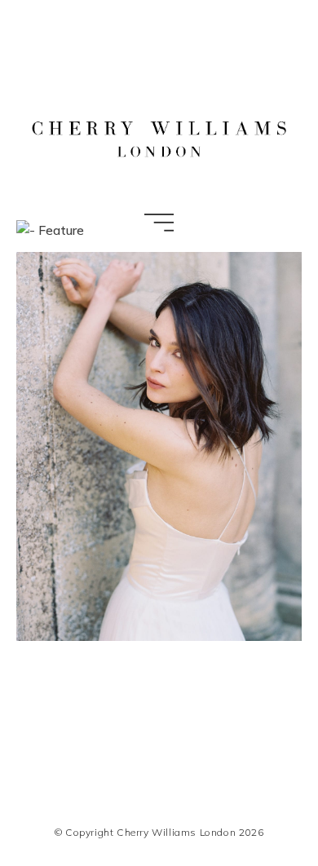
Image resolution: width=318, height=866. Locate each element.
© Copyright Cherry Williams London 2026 (159, 832)
